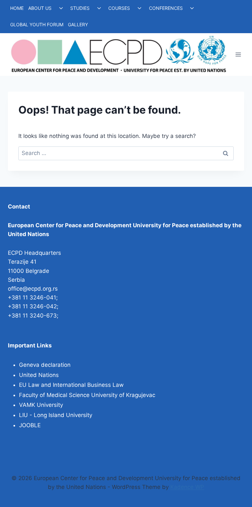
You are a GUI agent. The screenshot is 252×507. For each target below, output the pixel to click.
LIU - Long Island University (55, 415)
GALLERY (78, 24)
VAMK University (41, 405)
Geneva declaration (45, 365)
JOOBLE (30, 425)
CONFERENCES (166, 8)
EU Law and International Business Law (71, 385)
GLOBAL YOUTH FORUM (36, 24)
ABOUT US (40, 8)
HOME (17, 8)
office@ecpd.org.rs (33, 288)
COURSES (119, 8)
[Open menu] (238, 54)
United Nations (39, 375)
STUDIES (80, 8)
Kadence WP (187, 487)
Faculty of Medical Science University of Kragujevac (87, 395)
